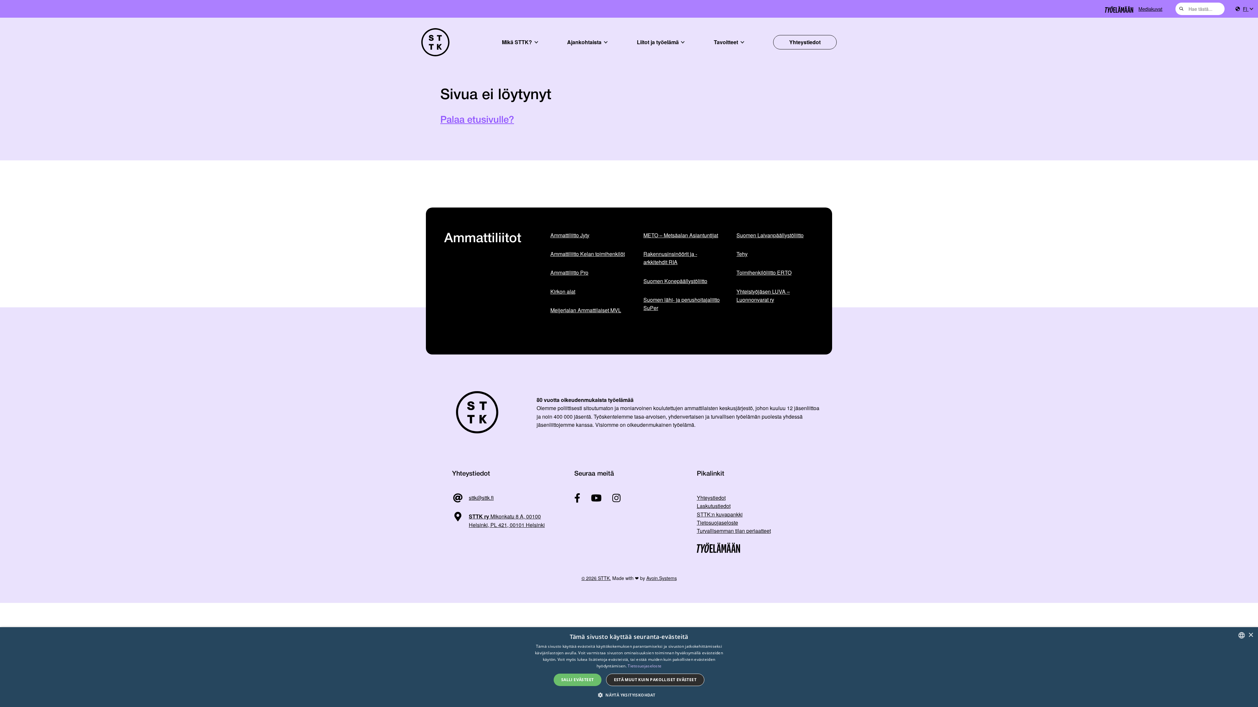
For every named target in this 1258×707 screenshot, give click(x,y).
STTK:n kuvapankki (720, 514)
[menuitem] (1247, 9)
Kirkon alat (562, 291)
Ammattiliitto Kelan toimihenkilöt (587, 254)
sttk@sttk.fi (481, 497)
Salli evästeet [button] (577, 679)
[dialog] (629, 667)
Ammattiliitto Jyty (569, 235)
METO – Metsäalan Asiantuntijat (680, 235)
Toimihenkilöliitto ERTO (763, 272)
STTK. (604, 578)
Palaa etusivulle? (477, 120)
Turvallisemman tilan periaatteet (734, 531)
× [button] (1250, 635)
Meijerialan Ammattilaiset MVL (585, 310)
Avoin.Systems (661, 578)
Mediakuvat (1150, 8)
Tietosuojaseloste (717, 522)
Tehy (742, 254)
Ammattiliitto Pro (569, 272)
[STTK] (435, 42)
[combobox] (1200, 9)
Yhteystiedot (805, 42)
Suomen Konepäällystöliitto (675, 281)
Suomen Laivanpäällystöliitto (770, 235)
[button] (629, 695)
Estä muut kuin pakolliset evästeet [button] (655, 679)
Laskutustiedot (714, 506)
